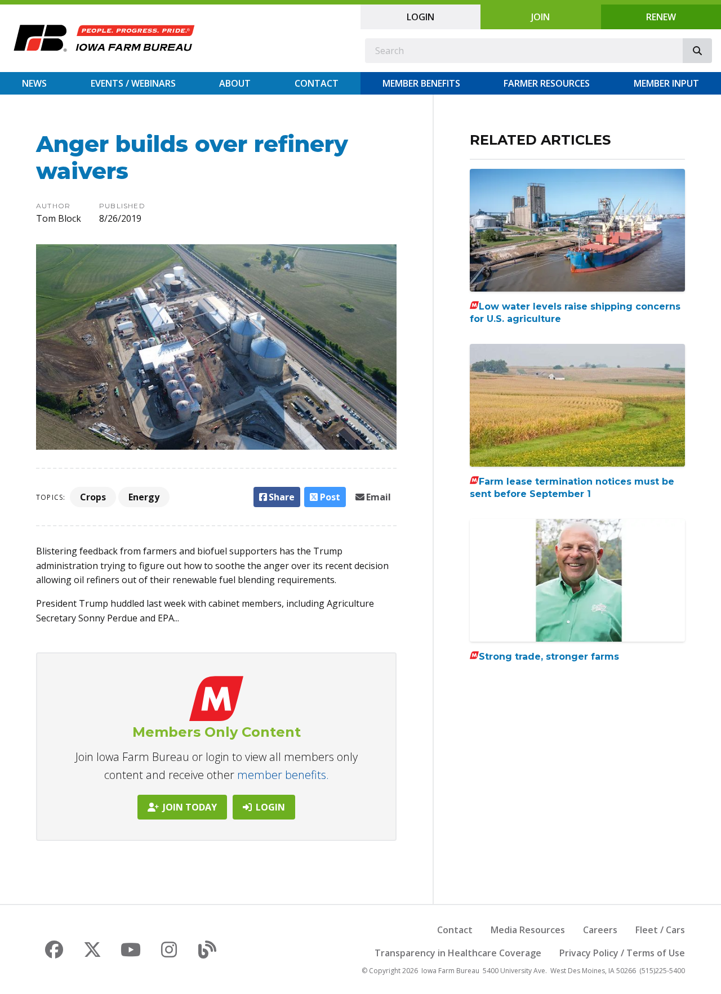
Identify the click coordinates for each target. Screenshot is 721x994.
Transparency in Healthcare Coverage (458, 953)
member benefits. (283, 774)
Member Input (666, 83)
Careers (600, 930)
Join (540, 17)
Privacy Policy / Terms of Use (622, 953)
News (34, 83)
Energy (143, 497)
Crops (93, 497)
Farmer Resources (547, 83)
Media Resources (528, 930)
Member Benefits (421, 83)
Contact (317, 83)
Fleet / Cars (660, 930)
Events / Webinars (133, 83)
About (235, 83)
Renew (661, 17)
